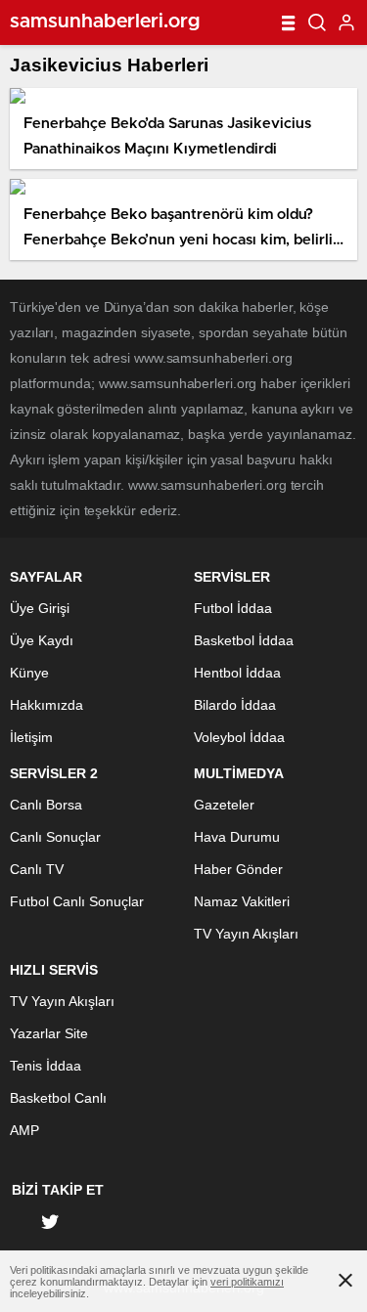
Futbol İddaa (233, 608)
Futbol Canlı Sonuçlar (77, 901)
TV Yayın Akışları (246, 933)
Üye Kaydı (41, 640)
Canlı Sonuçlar (55, 837)
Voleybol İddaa (239, 737)
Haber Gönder (238, 869)
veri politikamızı (247, 1282)
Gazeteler (224, 804)
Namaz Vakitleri (242, 901)
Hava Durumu (237, 837)
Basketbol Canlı (58, 1098)
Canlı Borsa (46, 804)
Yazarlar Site (49, 1033)
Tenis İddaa (45, 1065)
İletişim (31, 737)
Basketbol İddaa (244, 640)
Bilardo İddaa (235, 705)
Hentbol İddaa (237, 672)
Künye (29, 672)
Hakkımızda (46, 705)
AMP (24, 1130)
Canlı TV (37, 869)
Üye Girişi (39, 608)
